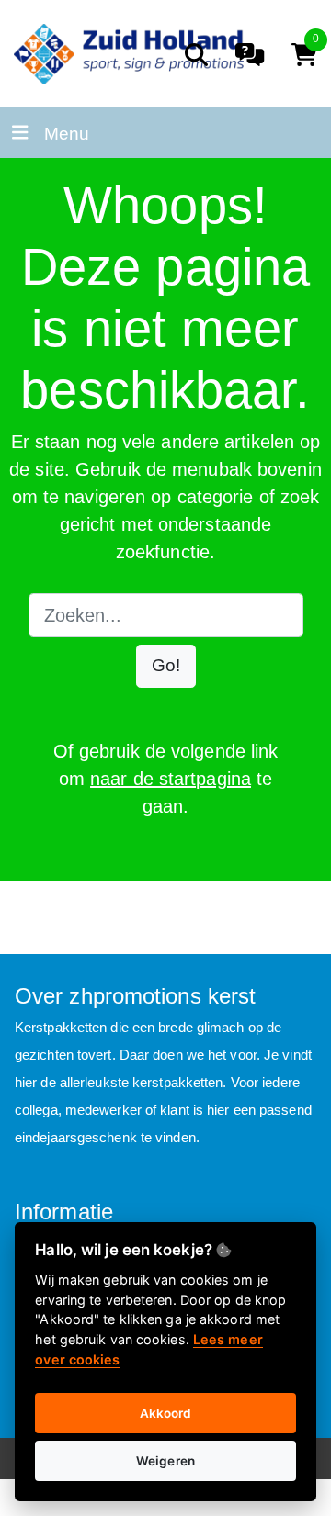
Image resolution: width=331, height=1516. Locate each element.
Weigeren (165, 1461)
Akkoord (166, 1413)
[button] (166, 666)
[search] (196, 54)
